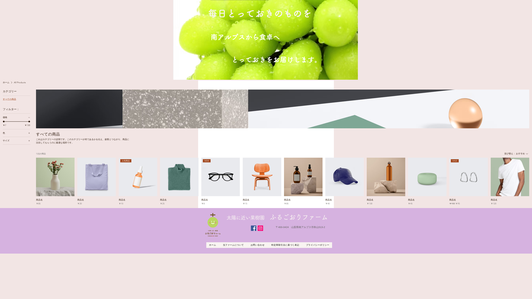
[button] (336, 40)
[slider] (3, 121)
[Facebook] (253, 228)
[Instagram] (260, 228)
